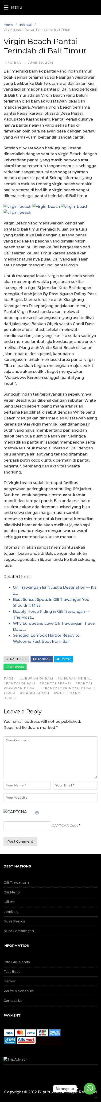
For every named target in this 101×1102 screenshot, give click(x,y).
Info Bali (25, 24)
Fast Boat (12, 972)
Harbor (10, 981)
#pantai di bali (19, 683)
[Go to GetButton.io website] (89, 1097)
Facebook (43, 659)
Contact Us (13, 1001)
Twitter (65, 659)
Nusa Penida (14, 921)
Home (8, 24)
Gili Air (9, 902)
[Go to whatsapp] (90, 1089)
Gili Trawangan (16, 882)
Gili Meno (12, 892)
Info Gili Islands (17, 962)
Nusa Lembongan (19, 931)
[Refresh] (37, 812)
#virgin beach (34, 693)
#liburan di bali (36, 678)
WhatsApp (16, 667)
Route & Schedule (19, 991)
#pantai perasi (55, 683)
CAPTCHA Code (65, 825)
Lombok (11, 912)
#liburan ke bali (75, 678)
